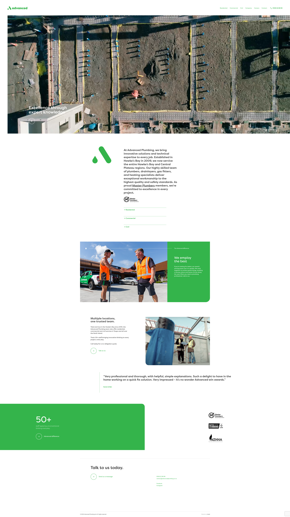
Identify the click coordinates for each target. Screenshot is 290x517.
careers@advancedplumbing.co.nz (166, 478)
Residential (223, 8)
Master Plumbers (143, 185)
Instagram (159, 485)
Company (248, 8)
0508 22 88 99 (277, 8)
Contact (264, 8)
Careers (256, 8)
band (208, 514)
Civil (241, 8)
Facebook (159, 483)
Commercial (234, 8)
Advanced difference (51, 436)
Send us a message (105, 476)
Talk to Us (102, 351)
